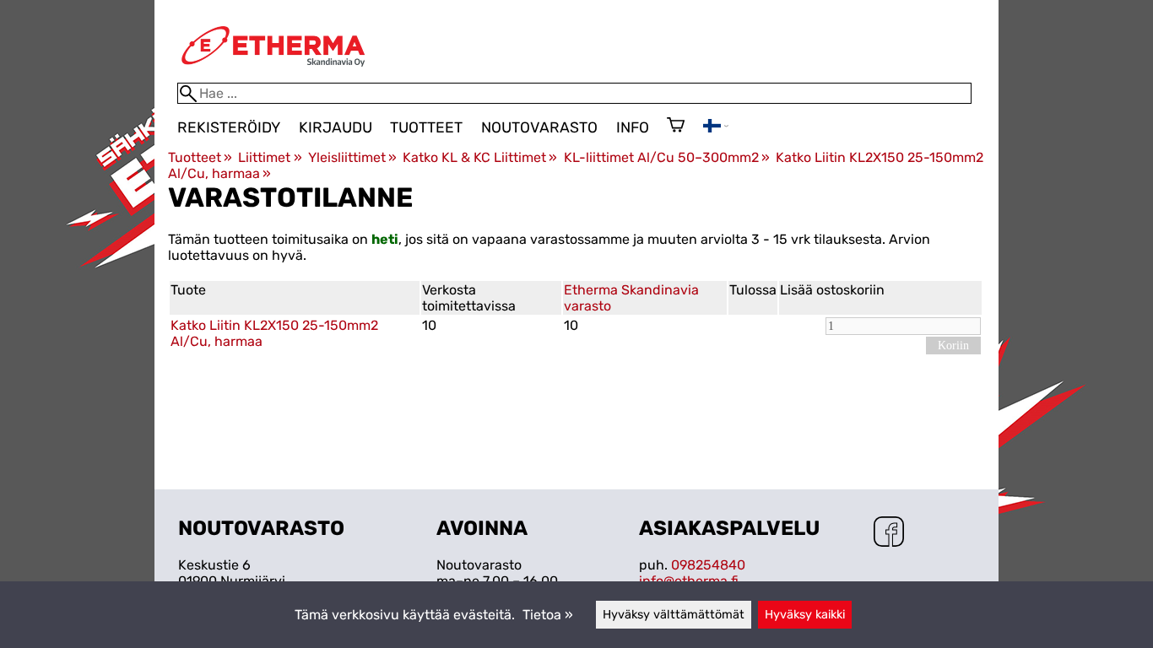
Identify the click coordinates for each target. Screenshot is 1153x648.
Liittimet (269, 157)
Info (632, 127)
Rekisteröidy (228, 127)
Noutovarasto (539, 127)
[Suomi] (715, 128)
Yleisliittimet (352, 157)
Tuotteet (426, 127)
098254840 (708, 565)
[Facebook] (889, 533)
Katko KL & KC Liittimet (480, 157)
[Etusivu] (273, 75)
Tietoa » (547, 615)
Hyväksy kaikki (805, 615)
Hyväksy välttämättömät (673, 615)
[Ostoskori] (676, 126)
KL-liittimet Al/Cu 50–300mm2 (667, 157)
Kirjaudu (335, 127)
